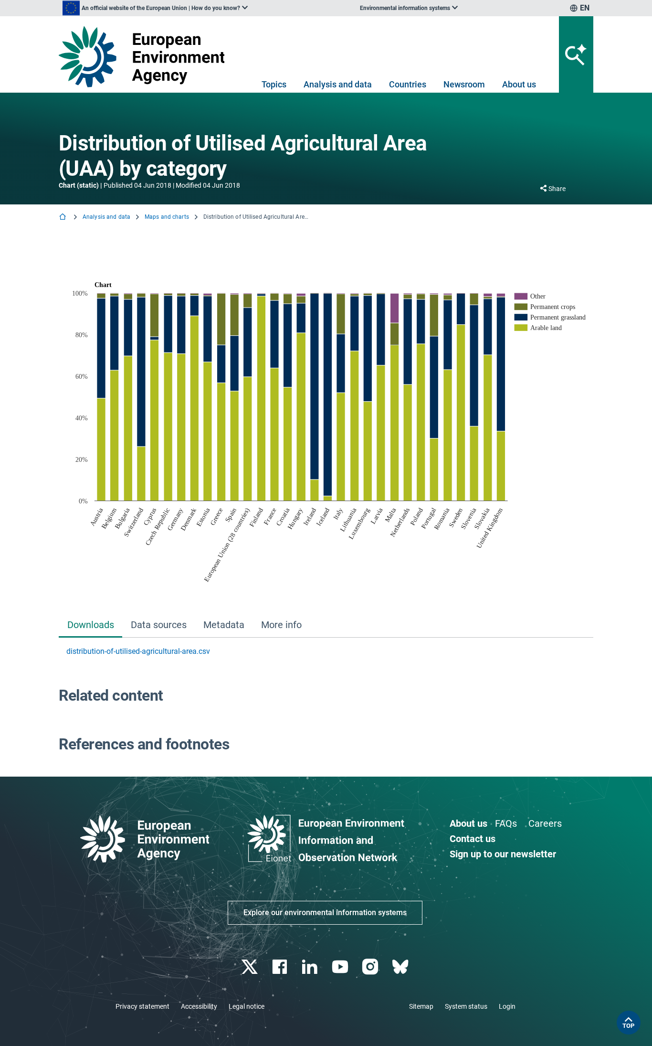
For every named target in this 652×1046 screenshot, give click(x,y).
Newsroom (464, 84)
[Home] (63, 218)
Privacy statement (142, 1006)
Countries (407, 84)
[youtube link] (341, 967)
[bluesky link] (401, 967)
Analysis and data (338, 84)
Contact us (472, 838)
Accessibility (199, 1006)
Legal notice (246, 1006)
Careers (545, 823)
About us (519, 84)
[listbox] (155, 8)
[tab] (90, 626)
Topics (274, 84)
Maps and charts (167, 216)
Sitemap (421, 1006)
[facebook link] (281, 967)
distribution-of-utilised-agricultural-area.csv (138, 651)
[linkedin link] (311, 967)
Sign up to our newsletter (503, 854)
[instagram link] (371, 967)
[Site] (145, 56)
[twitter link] (250, 967)
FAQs (506, 823)
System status (466, 1006)
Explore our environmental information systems (325, 912)
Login (507, 1006)
